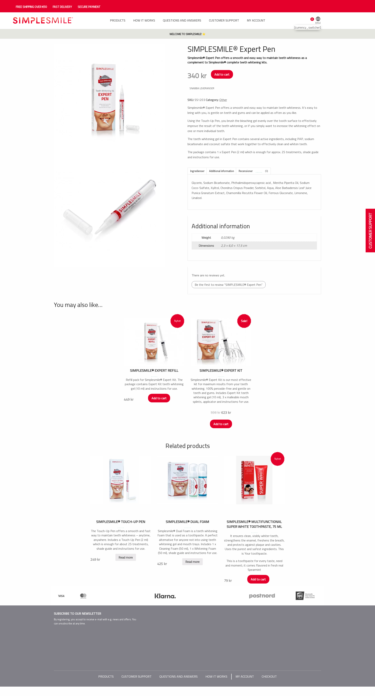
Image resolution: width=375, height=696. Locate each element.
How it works (216, 676)
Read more (126, 557)
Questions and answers (178, 676)
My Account (245, 676)
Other (223, 99)
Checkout (269, 676)
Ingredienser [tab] (197, 171)
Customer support (136, 676)
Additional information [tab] (221, 171)
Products (106, 676)
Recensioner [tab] (253, 171)
